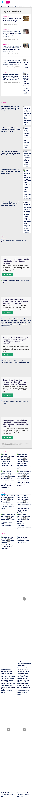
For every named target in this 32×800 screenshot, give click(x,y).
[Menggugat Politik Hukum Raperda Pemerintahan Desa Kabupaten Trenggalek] (16, 247)
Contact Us (10, 444)
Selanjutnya (7, 274)
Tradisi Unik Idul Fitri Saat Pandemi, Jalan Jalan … (7, 794)
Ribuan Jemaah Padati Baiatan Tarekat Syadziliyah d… (7, 485)
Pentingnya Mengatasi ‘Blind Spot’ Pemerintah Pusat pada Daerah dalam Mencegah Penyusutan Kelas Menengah (15, 423)
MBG (4, 59)
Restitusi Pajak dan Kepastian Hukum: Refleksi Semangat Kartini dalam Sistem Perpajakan (15, 301)
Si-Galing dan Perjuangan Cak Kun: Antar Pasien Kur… (7, 465)
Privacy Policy (17, 444)
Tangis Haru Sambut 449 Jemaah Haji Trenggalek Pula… (7, 523)
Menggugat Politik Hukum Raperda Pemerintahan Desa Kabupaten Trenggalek (15, 261)
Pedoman (3, 444)
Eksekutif (5, 67)
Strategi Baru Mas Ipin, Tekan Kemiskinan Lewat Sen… (7, 546)
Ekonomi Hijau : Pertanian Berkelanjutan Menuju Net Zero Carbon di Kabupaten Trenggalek (14, 382)
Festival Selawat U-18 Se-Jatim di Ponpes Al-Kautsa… (7, 506)
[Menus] (30, 2)
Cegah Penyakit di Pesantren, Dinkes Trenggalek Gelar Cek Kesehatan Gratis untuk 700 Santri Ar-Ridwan (12, 48)
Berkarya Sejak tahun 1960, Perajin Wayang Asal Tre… (23, 794)
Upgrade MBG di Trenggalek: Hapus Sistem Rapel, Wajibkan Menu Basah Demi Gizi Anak (12, 62)
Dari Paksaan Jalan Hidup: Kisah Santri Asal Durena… (24, 467)
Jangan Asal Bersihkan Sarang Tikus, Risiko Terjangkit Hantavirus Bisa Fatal (12, 20)
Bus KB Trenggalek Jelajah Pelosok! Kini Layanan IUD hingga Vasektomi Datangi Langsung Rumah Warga (11, 77)
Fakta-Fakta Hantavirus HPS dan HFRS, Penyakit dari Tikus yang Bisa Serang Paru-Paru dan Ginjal (12, 34)
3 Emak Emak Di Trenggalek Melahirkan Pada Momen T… (24, 663)
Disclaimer (20, 443)
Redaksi (27, 443)
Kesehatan (6, 16)
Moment (5, 24)
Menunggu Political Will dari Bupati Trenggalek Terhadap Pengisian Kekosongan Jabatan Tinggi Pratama (15, 341)
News (9, 24)
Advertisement (4, 446)
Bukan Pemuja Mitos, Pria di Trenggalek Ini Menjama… (23, 483)
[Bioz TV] (5, 2)
